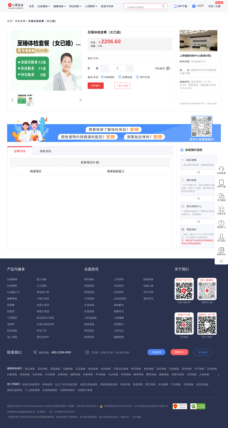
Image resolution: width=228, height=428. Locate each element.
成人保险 (42, 279)
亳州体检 (149, 368)
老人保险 (12, 337)
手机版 (71, 406)
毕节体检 (199, 368)
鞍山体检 (30, 368)
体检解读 (119, 305)
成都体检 (164, 374)
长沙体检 (113, 374)
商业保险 (74, 6)
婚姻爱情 (119, 337)
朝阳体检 (75, 374)
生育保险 (188, 384)
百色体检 (187, 368)
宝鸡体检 (212, 368)
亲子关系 (148, 292)
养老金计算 (43, 292)
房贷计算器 (43, 305)
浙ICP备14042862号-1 (88, 406)
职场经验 (148, 279)
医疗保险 (151, 384)
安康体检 (68, 368)
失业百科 (119, 285)
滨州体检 (161, 368)
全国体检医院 (49, 390)
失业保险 (163, 384)
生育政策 (89, 311)
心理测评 (90, 6)
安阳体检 (55, 368)
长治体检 (50, 374)
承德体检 (25, 374)
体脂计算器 (43, 311)
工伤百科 (119, 279)
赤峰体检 (63, 374)
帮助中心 (180, 352)
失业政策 (89, 305)
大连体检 (204, 374)
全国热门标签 (85, 390)
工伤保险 (176, 384)
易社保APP (43, 337)
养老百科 (89, 330)
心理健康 (119, 317)
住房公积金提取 (88, 384)
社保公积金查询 (45, 324)
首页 (31, 6)
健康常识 (119, 311)
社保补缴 (125, 384)
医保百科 (89, 337)
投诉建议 (203, 352)
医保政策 (89, 292)
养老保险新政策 (109, 384)
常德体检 (126, 374)
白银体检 (12, 374)
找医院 (11, 311)
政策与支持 (107, 6)
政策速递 (89, 324)
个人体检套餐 (32, 390)
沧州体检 (37, 374)
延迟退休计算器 (45, 317)
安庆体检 (43, 368)
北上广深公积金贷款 (66, 384)
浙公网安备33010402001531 (118, 406)
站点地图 (137, 417)
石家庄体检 (178, 374)
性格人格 (148, 285)
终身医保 (47, 384)
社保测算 (12, 285)
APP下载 (182, 6)
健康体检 (58, 6)
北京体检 (81, 368)
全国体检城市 (67, 390)
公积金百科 (120, 298)
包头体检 (106, 368)
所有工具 (42, 330)
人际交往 (119, 330)
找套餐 (11, 305)
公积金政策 (90, 317)
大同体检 (192, 374)
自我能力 (119, 324)
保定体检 (93, 368)
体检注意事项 (14, 390)
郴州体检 (139, 374)
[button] (12, 100)
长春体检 (88, 374)
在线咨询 (156, 352)
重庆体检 (151, 374)
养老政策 (89, 285)
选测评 (11, 324)
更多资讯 (148, 298)
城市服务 (89, 279)
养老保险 (138, 384)
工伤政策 (89, 298)
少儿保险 (42, 285)
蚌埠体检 (136, 368)
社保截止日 (13, 292)
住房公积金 (202, 384)
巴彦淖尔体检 (120, 368)
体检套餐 (20, 21)
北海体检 (174, 368)
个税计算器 (43, 298)
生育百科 (119, 292)
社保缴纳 (43, 6)
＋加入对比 (122, 85)
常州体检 (101, 374)
